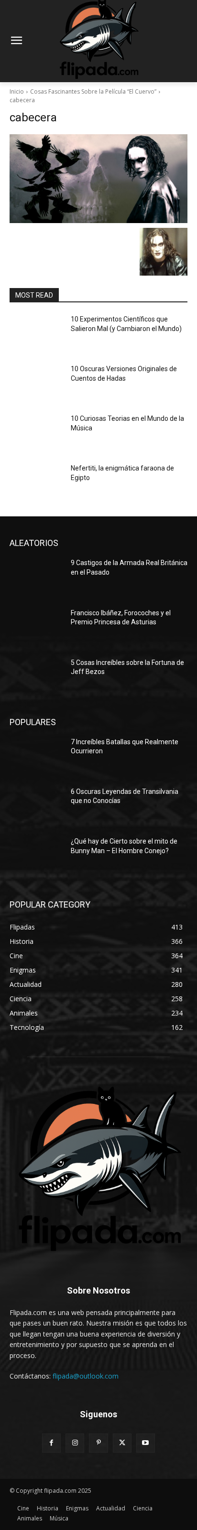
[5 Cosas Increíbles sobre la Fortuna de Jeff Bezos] (36, 676)
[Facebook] (51, 1443)
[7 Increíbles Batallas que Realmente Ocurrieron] (36, 756)
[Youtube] (145, 1443)
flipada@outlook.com (86, 1375)
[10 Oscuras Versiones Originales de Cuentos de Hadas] (36, 383)
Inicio (17, 91)
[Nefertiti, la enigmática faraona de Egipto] (36, 482)
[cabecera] (98, 178)
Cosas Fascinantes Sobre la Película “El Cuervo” (93, 91)
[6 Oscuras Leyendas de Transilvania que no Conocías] (36, 805)
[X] (122, 1443)
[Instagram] (75, 1443)
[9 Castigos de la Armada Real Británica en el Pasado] (36, 577)
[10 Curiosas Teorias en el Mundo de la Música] (36, 432)
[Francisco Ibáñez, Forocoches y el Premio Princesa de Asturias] (36, 627)
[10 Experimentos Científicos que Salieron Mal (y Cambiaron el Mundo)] (36, 333)
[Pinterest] (98, 1443)
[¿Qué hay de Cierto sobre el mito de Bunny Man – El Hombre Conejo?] (36, 855)
